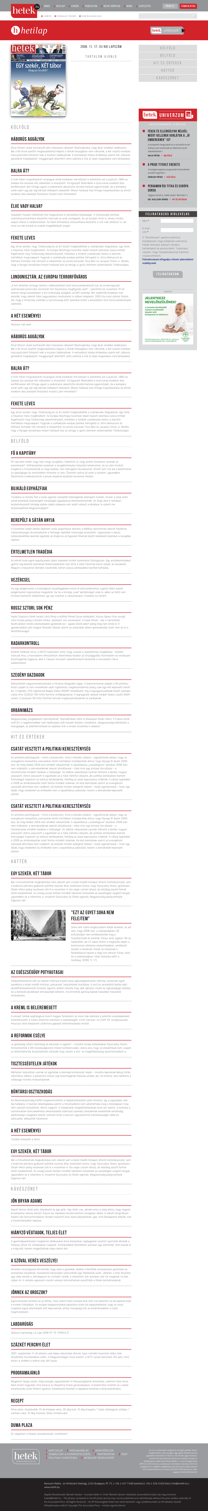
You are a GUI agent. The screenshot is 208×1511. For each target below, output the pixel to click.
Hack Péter (154, 155)
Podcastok (91, 6)
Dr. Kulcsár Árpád (158, 199)
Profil (170, 6)
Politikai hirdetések (63, 1457)
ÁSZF (125, 1454)
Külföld (171, 177)
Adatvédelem (104, 1450)
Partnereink (106, 1454)
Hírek (47, 6)
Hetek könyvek (112, 6)
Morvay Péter (155, 177)
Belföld (168, 155)
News (130, 6)
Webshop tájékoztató (99, 1457)
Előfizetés (145, 6)
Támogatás (188, 6)
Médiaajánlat (79, 1450)
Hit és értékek (179, 199)
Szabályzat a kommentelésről (70, 1454)
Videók (75, 6)
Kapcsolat (56, 1450)
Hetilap (60, 6)
